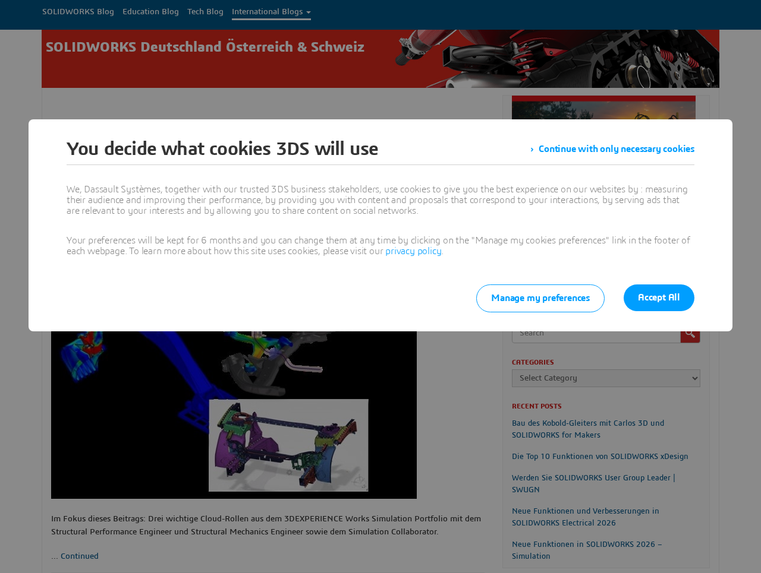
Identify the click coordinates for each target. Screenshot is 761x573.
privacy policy (413, 251)
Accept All (659, 297)
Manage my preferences (540, 298)
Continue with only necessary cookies (616, 149)
